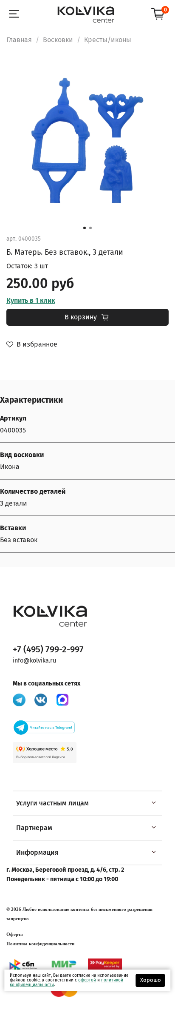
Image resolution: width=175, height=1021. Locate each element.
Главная (19, 40)
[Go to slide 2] (90, 228)
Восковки (58, 40)
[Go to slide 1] (84, 228)
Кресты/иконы (107, 40)
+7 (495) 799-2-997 (48, 649)
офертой (87, 980)
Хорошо (150, 980)
